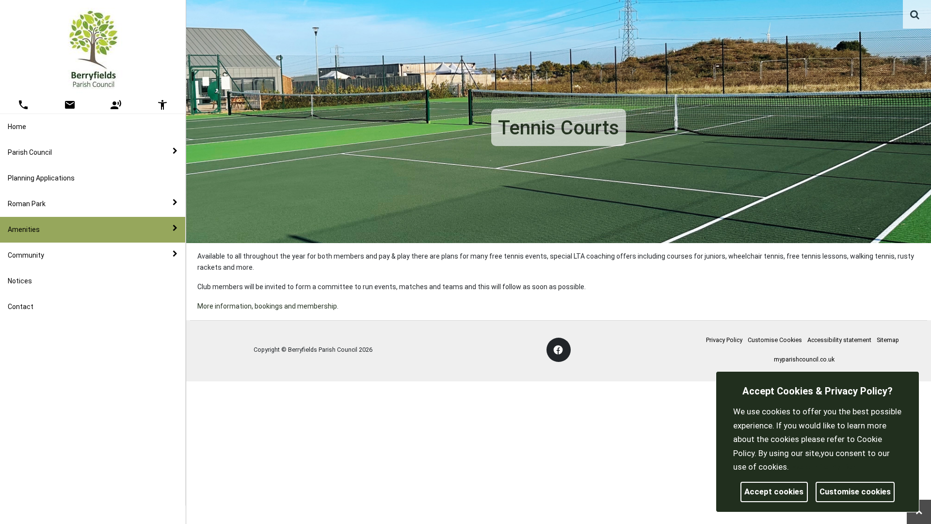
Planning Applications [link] (41, 178)
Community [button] (26, 255)
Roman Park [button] (27, 204)
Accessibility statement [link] (839, 340)
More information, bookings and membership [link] (267, 306)
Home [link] (17, 127)
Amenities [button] (24, 229)
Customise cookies (855, 491)
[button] (915, 15)
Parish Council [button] (30, 152)
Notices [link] (20, 281)
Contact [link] (20, 307)
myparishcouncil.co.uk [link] (804, 359)
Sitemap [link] (888, 340)
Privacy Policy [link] (724, 340)
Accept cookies (773, 491)
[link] (914, 14)
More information (824, 467)
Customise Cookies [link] (775, 340)
